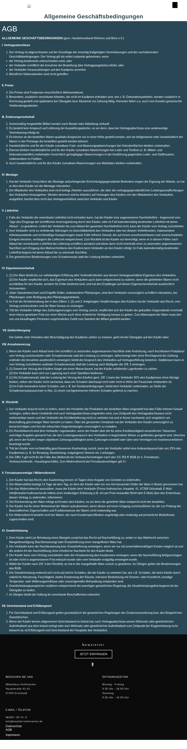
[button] (175, 5)
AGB (9, 729)
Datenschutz (14, 726)
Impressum (13, 734)
